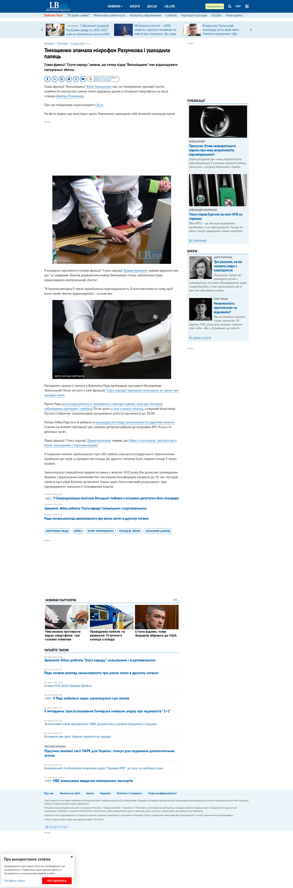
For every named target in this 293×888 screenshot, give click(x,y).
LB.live (169, 6)
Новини (114, 6)
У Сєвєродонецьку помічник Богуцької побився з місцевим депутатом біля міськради (112, 498)
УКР (238, 6)
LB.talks (216, 15)
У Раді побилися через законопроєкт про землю (87, 698)
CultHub (171, 15)
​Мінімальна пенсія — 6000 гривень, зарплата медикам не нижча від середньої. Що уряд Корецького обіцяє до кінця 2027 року (155, 34)
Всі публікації (198, 240)
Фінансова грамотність (109, 15)
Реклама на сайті (70, 793)
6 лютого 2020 (78, 43)
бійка (78, 531)
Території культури (194, 15)
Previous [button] (42, 29)
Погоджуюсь (57, 880)
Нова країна (234, 15)
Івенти (90, 793)
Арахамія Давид (157, 531)
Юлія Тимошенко (99, 86)
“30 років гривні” (78, 15)
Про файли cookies (14, 880)
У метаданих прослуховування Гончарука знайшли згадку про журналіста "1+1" (107, 711)
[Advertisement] (111, 147)
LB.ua (99, 105)
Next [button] (251, 29)
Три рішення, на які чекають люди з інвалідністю (228, 265)
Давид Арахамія (136, 270)
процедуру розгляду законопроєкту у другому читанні (134, 422)
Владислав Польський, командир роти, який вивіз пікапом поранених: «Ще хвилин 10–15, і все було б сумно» (221, 34)
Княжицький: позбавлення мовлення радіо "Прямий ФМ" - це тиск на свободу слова (103, 768)
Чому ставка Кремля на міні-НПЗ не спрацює (215, 216)
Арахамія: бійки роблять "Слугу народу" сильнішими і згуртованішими (95, 508)
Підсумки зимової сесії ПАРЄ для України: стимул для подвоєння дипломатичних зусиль (109, 753)
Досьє (152, 6)
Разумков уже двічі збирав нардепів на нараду (77, 736)
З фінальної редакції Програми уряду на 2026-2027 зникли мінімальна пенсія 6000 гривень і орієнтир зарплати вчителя (88, 34)
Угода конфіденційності (162, 793)
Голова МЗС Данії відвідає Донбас (68, 685)
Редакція (105, 793)
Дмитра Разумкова (70, 96)
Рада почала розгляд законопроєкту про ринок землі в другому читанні (96, 518)
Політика (62, 43)
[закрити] (72, 856)
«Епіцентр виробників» (145, 15)
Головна (49, 43)
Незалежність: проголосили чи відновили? (225, 307)
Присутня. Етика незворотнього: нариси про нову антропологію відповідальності (212, 150)
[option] (78, 29)
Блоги (135, 6)
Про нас (49, 793)
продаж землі (129, 531)
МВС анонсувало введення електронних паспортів (89, 780)
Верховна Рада (57, 531)
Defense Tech (53, 15)
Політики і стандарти (129, 793)
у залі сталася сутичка (127, 408)
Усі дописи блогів (200, 338)
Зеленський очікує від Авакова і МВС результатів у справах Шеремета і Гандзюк (100, 724)
